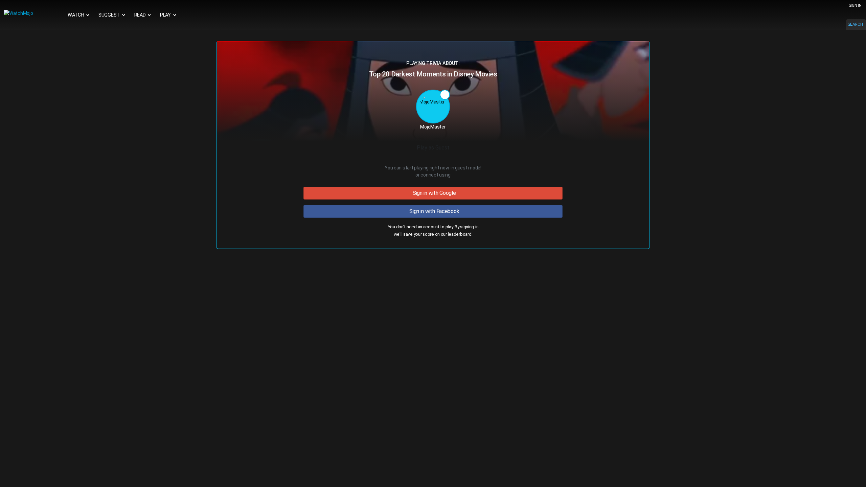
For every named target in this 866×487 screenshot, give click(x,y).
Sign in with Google (433, 193)
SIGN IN (855, 5)
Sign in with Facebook (433, 211)
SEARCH (855, 24)
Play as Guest (433, 147)
